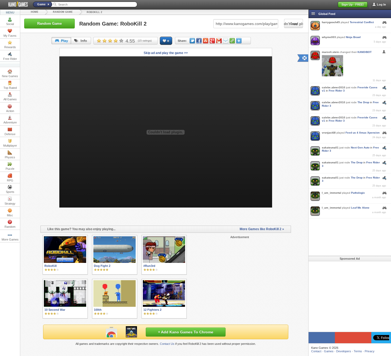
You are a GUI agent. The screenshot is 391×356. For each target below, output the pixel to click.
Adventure (10, 122)
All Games (10, 99)
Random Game (63, 12)
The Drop (363, 102)
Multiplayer (10, 145)
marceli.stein (330, 52)
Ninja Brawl (353, 37)
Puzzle (10, 168)
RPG (10, 180)
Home (34, 12)
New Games (10, 76)
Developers (343, 351)
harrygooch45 (331, 22)
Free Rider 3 (337, 90)
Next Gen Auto (360, 147)
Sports (10, 191)
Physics (10, 157)
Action (10, 111)
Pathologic (358, 192)
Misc (10, 215)
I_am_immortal (331, 192)
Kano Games (16, 4)
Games (329, 351)
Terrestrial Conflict (362, 22)
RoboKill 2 (94, 12)
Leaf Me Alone (360, 207)
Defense (10, 134)
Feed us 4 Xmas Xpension (363, 132)
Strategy (10, 203)
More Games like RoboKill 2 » (262, 229)
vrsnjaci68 (329, 132)
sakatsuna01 (330, 147)
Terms (358, 351)
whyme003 (329, 37)
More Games (10, 239)
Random (10, 226)
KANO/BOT (364, 52)
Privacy (370, 351)
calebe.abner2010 (333, 87)
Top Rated (10, 87)
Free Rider (10, 58)
